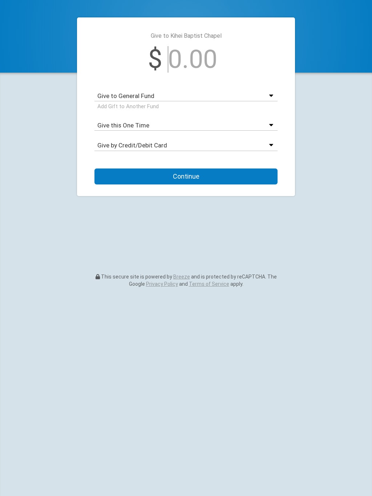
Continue (186, 176)
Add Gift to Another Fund (128, 106)
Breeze (181, 277)
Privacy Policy (162, 284)
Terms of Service (209, 284)
